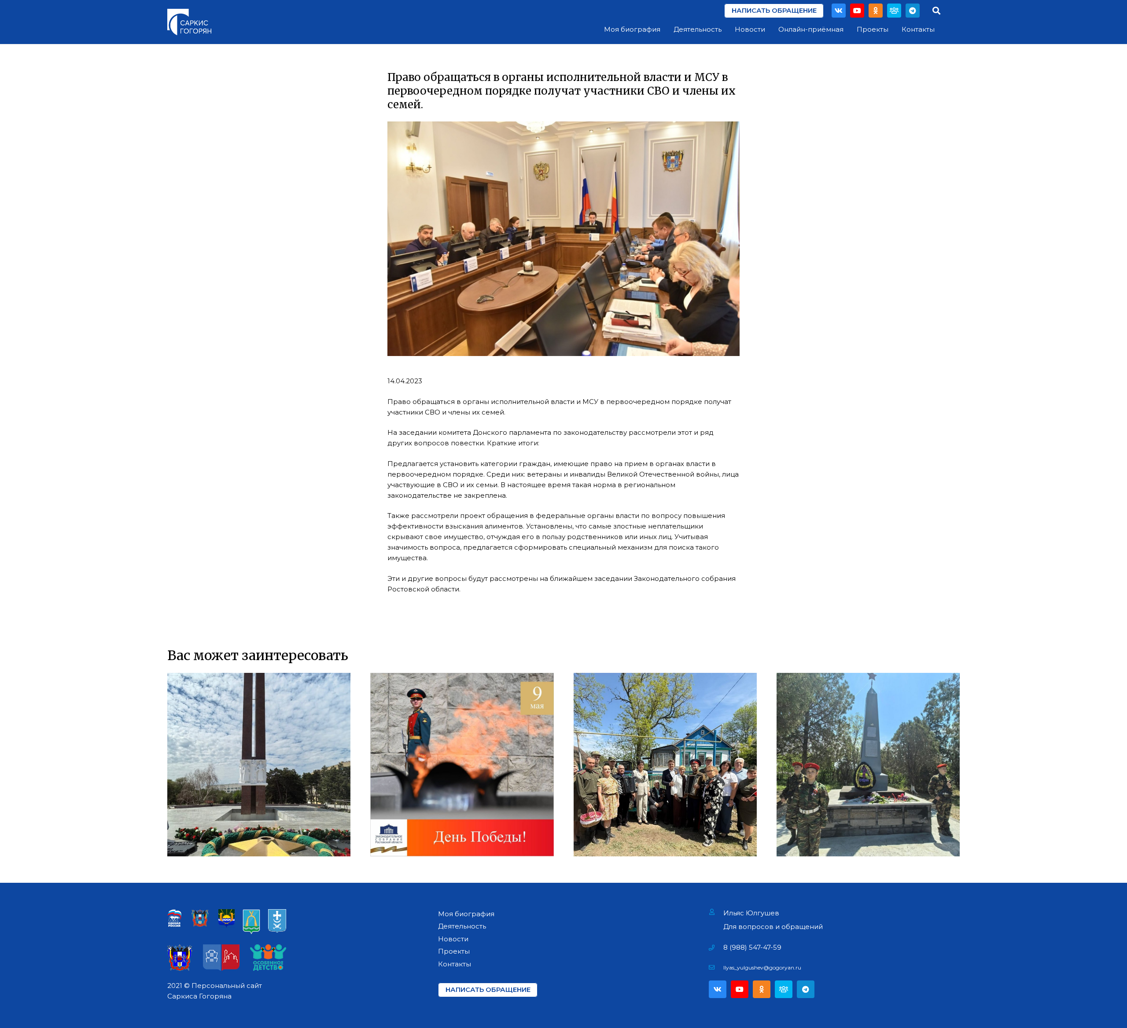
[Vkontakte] (839, 11)
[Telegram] (913, 11)
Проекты (454, 951)
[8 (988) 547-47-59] (716, 947)
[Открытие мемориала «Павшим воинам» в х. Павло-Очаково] (868, 764)
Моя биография (466, 914)
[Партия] (894, 11)
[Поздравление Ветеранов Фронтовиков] (665, 764)
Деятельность (462, 926)
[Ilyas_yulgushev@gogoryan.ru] (716, 967)
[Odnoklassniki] (876, 11)
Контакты (454, 964)
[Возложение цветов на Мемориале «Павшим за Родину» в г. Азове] (258, 764)
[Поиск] (936, 10)
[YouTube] (857, 11)
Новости (453, 939)
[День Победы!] (461, 764)
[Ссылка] (189, 22)
